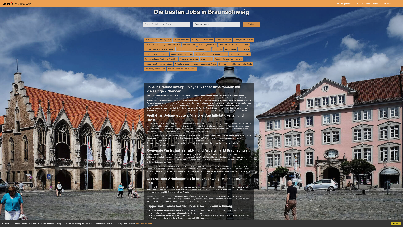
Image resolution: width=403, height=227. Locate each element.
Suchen (251, 24)
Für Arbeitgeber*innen (345, 4)
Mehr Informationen (144, 224)
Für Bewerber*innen (363, 4)
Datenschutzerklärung (391, 4)
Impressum (377, 4)
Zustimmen (396, 224)
